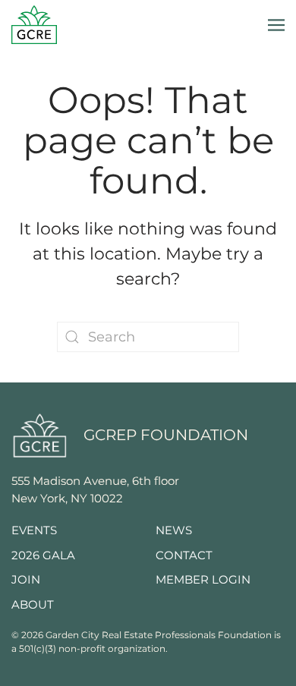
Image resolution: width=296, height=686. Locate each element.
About (32, 604)
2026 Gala (43, 555)
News (174, 530)
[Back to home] (34, 24)
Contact (184, 555)
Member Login (203, 579)
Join (25, 579)
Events (34, 530)
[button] (276, 24)
